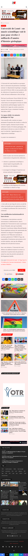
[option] (14, 291)
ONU (10, 473)
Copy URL (21, 270)
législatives (20, 471)
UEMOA (20, 473)
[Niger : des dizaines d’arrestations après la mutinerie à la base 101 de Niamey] (23, 502)
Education (7, 22)
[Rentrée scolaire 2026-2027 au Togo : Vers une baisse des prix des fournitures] (21, 357)
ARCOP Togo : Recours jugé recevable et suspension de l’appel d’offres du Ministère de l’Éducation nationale (17, 423)
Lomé (16, 471)
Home (11, 543)
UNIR (25, 473)
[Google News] (8, 274)
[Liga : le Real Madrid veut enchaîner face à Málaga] (5, 502)
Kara (12, 471)
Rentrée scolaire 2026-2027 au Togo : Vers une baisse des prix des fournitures (21, 363)
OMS (6, 473)
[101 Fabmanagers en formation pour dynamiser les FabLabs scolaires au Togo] (4, 418)
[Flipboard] (19, 274)
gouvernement (8, 471)
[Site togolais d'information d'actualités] (14, 3)
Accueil (3, 22)
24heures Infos (4, 49)
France (3, 471)
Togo (17, 473)
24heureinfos (21, 541)
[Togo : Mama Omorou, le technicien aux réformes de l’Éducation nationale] (4, 412)
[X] (9, 536)
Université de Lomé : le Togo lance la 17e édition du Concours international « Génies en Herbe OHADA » (14, 262)
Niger (2, 473)
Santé (13, 473)
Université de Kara (4, 475)
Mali (24, 471)
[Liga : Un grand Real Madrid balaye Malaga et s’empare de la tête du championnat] (23, 492)
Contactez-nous (15, 543)
